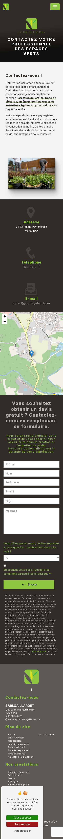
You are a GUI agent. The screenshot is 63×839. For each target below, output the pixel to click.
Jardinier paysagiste (18, 744)
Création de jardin (17, 747)
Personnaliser (22, 830)
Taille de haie (14, 775)
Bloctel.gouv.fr (39, 651)
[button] (31, 353)
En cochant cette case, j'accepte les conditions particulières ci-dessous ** (28, 571)
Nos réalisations (46, 734)
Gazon (11, 778)
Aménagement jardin (18, 784)
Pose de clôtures (16, 753)
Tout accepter (22, 817)
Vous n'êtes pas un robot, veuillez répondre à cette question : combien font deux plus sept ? (31, 547)
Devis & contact (16, 737)
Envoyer (32, 584)
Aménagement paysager (20, 757)
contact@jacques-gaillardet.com (31, 303)
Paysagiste (13, 781)
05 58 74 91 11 (31, 267)
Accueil (11, 734)
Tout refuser (22, 824)
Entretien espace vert (19, 750)
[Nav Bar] (55, 6)
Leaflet (58, 393)
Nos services (14, 741)
